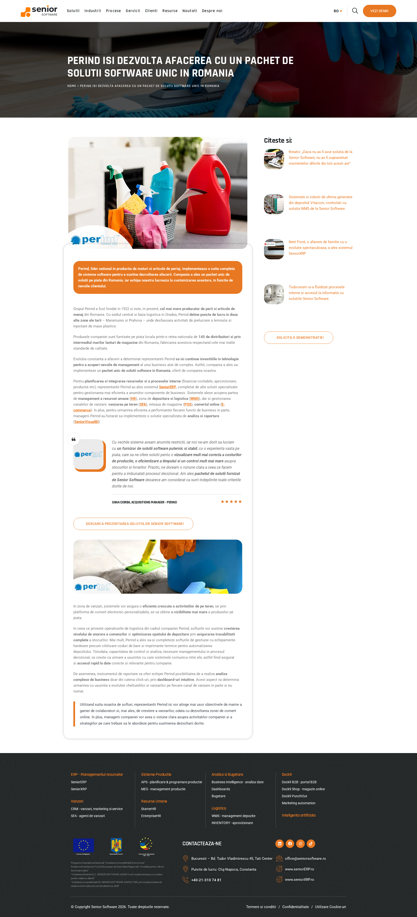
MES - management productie (163, 789)
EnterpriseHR (151, 816)
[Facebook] (290, 843)
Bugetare (218, 796)
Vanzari (77, 801)
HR (133, 398)
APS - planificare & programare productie (171, 782)
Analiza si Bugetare (227, 774)
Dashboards (221, 789)
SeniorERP (167, 387)
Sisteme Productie (156, 774)
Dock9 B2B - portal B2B (299, 782)
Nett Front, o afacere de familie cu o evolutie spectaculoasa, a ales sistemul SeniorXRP (321, 248)
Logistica (219, 808)
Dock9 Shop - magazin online (303, 789)
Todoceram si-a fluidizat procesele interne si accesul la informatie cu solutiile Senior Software (317, 293)
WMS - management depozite (233, 816)
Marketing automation (298, 803)
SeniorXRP (79, 789)
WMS (194, 398)
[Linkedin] (279, 843)
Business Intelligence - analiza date (238, 782)
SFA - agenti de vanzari (88, 816)
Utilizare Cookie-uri (330, 907)
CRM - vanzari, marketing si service (97, 809)
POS (187, 404)
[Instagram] (300, 843)
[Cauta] (355, 11)
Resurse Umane (154, 801)
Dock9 (287, 774)
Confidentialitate (295, 907)
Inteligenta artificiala (299, 815)
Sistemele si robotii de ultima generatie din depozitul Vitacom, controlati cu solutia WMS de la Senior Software (320, 203)
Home (71, 86)
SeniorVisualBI (86, 422)
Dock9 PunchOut (294, 796)
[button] (336, 11)
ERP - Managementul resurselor (97, 774)
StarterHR (148, 809)
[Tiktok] (311, 843)
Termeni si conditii (261, 907)
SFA (143, 404)
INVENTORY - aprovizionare (232, 823)
